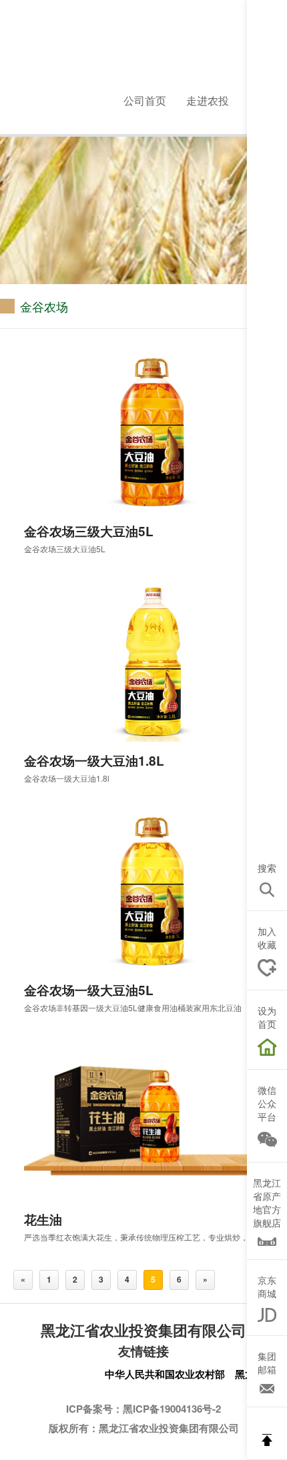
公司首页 (144, 100)
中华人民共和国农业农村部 (165, 1374)
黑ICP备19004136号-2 (172, 1408)
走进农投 (207, 100)
